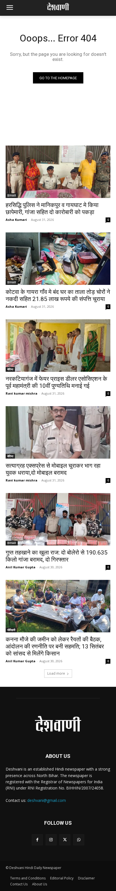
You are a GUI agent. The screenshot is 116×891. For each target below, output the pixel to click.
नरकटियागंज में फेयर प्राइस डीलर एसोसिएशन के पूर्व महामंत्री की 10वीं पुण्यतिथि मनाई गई (56, 382)
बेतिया (10, 369)
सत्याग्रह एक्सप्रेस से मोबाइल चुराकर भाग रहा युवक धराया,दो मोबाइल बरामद (53, 469)
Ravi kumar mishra (21, 393)
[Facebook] (37, 839)
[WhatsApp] (78, 839)
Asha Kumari (16, 219)
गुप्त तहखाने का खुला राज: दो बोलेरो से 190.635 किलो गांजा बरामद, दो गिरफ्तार (57, 556)
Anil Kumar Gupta (20, 567)
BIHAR (11, 195)
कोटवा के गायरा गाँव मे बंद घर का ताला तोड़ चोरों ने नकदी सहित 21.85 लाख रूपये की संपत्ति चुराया (58, 295)
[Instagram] (51, 839)
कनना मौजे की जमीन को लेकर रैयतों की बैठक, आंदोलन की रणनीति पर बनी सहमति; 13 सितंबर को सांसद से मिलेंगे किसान (55, 646)
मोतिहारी (11, 630)
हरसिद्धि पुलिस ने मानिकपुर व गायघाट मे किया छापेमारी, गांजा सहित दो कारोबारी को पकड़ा (52, 208)
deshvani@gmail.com (46, 800)
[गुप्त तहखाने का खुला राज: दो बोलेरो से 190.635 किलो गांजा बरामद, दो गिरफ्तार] (58, 519)
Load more (56, 673)
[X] (64, 839)
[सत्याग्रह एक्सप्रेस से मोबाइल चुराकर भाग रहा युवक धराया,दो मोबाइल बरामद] (58, 432)
